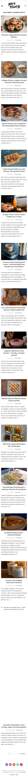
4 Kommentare (17, 358)
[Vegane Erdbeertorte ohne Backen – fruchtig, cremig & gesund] (14, 332)
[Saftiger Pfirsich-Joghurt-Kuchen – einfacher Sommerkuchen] (14, 62)
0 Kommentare (18, 40)
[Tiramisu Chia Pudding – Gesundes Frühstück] (14, 562)
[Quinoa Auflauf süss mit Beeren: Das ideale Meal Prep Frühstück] (14, 105)
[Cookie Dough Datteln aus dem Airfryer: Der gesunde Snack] (14, 150)
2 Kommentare (18, 219)
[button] (2, 6)
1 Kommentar (18, 492)
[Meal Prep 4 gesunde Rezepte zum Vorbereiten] (14, 425)
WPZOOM (23, 772)
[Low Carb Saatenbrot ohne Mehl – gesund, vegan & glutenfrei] (14, 289)
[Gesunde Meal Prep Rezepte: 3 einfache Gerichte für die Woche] (14, 469)
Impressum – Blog (14, 774)
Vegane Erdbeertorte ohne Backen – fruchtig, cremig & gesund (14, 353)
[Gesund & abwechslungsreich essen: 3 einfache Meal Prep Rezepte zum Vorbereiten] (14, 244)
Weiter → (24, 753)
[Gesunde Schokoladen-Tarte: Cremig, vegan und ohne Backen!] (14, 607)
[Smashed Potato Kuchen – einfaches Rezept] (14, 514)
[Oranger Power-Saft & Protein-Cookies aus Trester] (14, 196)
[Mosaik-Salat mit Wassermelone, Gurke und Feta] (14, 380)
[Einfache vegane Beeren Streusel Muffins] (14, 16)
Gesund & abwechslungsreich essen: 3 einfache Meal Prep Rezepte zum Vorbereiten (14, 264)
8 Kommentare (18, 312)
